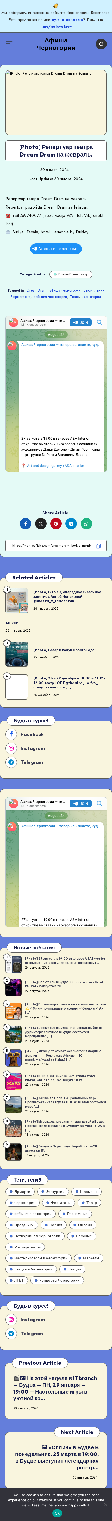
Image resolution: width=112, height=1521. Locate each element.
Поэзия (56, 1225)
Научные (84, 1236)
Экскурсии (55, 1191)
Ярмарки (22, 1191)
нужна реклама (67, 20)
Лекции (74, 1269)
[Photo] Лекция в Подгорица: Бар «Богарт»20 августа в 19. (61, 1148)
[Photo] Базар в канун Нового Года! (64, 650)
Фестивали (61, 1202)
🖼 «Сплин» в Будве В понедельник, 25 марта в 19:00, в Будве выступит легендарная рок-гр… (57, 1457)
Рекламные (77, 1213)
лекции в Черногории (33, 1269)
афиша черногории (64, 290)
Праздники (24, 1225)
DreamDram (37, 290)
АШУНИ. (12, 623)
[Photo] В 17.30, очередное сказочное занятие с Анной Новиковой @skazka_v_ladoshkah (67, 596)
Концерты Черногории (59, 1280)
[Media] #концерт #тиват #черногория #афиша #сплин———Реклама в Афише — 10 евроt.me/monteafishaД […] (63, 1055)
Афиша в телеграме (58, 248)
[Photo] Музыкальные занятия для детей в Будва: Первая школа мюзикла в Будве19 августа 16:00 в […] (65, 1126)
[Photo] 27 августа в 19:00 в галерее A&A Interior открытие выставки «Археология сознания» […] (65, 961)
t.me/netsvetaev (56, 26)
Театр (74, 296)
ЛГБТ (19, 1280)
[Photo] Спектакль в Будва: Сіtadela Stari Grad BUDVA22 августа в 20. (64, 984)
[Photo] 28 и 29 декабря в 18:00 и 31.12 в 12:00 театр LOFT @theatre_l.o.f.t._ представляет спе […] (69, 682)
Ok (57, 1513)
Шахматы (88, 1191)
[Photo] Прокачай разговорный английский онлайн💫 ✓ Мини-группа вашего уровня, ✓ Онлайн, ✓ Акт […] (65, 1008)
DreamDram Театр (73, 274)
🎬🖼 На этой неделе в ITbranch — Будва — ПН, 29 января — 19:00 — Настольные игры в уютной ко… (55, 1388)
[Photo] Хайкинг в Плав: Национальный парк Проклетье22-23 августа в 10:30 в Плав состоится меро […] (65, 1102)
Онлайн (85, 1225)
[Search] (101, 44)
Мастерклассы (27, 1247)
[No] (105, 1504)
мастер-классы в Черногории (40, 1258)
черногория (91, 296)
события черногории (50, 296)
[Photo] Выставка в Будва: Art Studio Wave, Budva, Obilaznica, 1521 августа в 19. (61, 1078)
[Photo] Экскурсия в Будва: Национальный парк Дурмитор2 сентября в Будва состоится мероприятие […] (63, 1032)
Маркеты (91, 1258)
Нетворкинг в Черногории (37, 1236)
